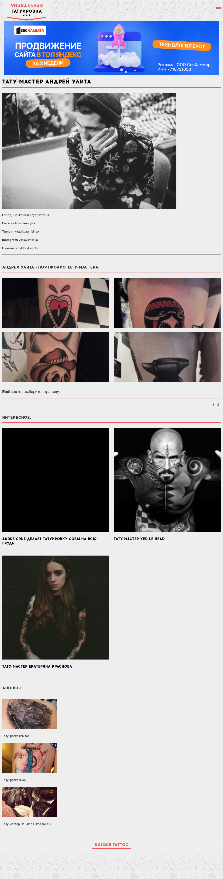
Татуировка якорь (14, 780)
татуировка (27, 8)
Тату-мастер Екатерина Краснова (37, 666)
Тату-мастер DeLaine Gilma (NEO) (26, 824)
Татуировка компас (15, 736)
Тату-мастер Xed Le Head (139, 539)
